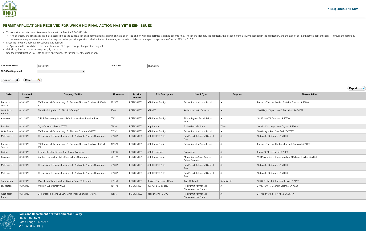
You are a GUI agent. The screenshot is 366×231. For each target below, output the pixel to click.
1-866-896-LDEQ (32, 226)
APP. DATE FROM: (9, 65)
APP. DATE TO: (118, 65)
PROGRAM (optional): (12, 71)
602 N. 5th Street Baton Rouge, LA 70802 (33, 220)
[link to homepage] (9, 8)
